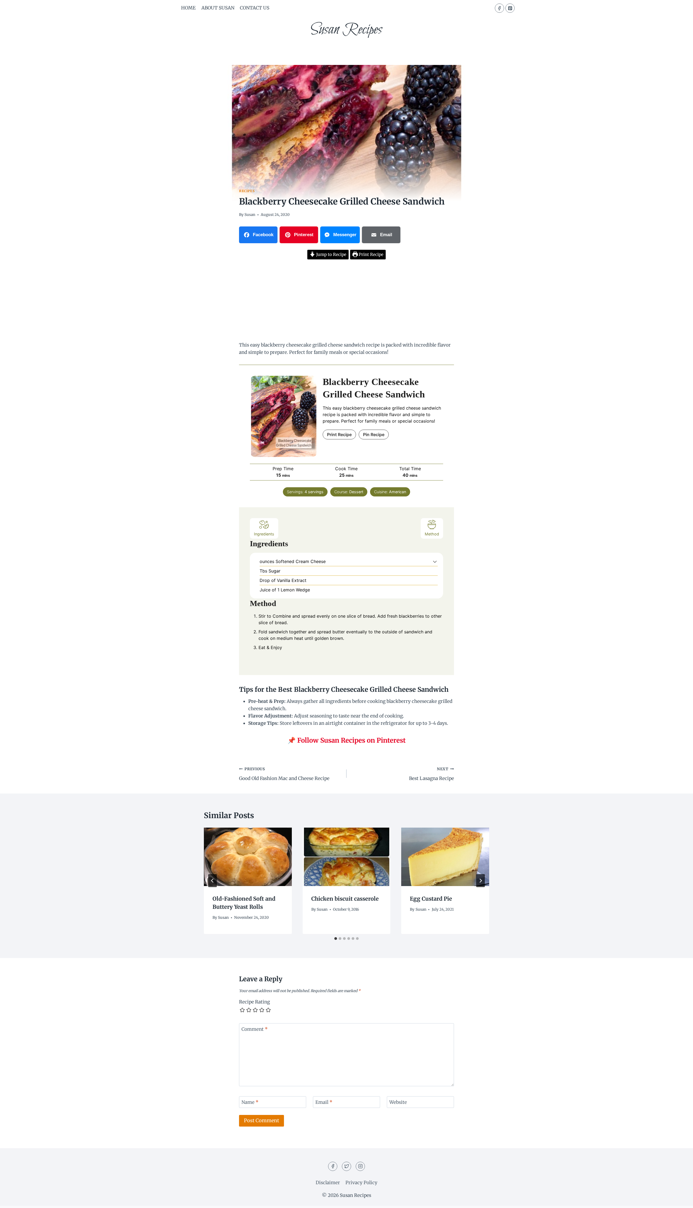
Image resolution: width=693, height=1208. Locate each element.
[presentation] (248, 857)
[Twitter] (346, 1166)
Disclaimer (328, 1183)
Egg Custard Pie (431, 898)
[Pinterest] (510, 8)
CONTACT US (254, 8)
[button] (435, 561)
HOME (188, 8)
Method (432, 534)
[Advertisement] (346, 301)
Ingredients (264, 534)
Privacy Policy (361, 1183)
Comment (254, 1029)
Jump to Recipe (330, 254)
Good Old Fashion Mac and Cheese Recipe (284, 774)
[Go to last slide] (212, 880)
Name (250, 1102)
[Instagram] (360, 1166)
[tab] (335, 938)
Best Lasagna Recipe (431, 774)
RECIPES (246, 191)
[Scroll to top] (679, 1199)
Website (398, 1102)
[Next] (480, 880)
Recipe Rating (254, 1002)
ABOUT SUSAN (217, 8)
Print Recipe (370, 254)
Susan (249, 214)
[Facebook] (499, 8)
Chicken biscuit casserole (345, 898)
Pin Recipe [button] (373, 434)
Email (323, 1102)
